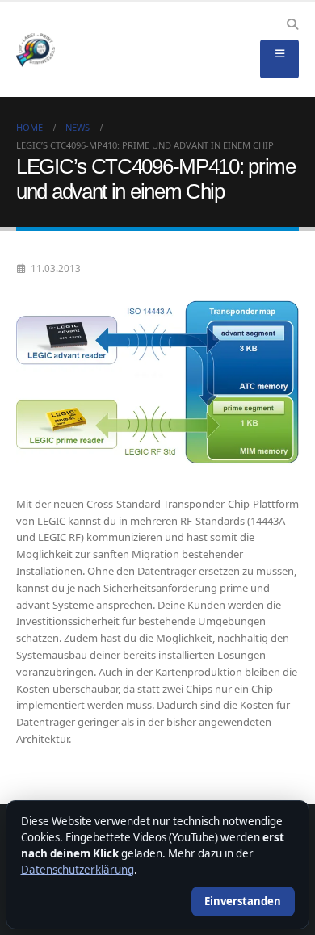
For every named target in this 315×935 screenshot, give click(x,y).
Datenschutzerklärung (77, 869)
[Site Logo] (35, 50)
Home (29, 127)
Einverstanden (242, 901)
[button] (292, 24)
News (77, 127)
